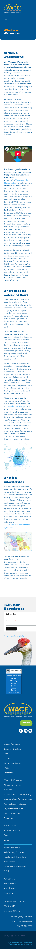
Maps (6, 840)
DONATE (26, 722)
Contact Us (9, 772)
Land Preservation (12, 813)
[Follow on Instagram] (26, 731)
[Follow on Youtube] (30, 731)
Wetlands (8, 789)
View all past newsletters (15, 636)
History (7, 758)
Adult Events (9, 878)
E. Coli (6, 871)
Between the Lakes (12, 830)
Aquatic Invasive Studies (15, 804)
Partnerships (9, 861)
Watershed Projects (12, 785)
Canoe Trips (9, 893)
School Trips (9, 888)
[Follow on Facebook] (21, 731)
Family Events (10, 883)
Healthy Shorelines (12, 847)
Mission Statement (12, 744)
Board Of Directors (12, 749)
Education (8, 818)
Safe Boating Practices (14, 852)
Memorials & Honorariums (16, 866)
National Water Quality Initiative (18, 799)
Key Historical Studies (13, 808)
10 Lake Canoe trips (16, 406)
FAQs (6, 768)
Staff (6, 753)
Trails (6, 835)
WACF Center (10, 825)
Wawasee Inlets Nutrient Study (17, 794)
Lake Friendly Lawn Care (15, 857)
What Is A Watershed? (14, 780)
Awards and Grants (12, 763)
